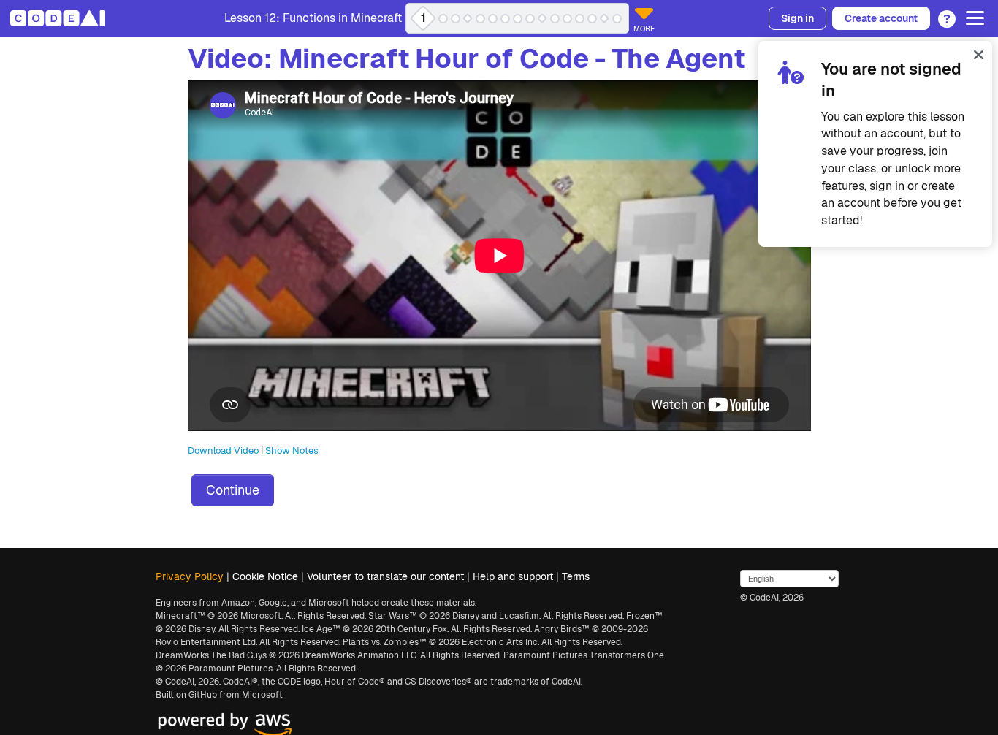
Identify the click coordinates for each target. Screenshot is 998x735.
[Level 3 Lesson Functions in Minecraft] (455, 19)
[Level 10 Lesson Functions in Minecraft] (542, 18)
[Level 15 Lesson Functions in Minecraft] (604, 18)
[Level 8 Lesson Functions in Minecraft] (517, 19)
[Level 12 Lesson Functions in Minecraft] (567, 19)
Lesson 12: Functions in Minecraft (313, 18)
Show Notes (292, 450)
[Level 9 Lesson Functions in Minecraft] (530, 19)
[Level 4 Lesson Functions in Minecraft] (468, 18)
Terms (576, 576)
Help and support (513, 576)
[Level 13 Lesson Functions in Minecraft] (580, 19)
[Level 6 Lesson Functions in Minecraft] (493, 19)
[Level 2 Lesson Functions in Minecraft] (443, 19)
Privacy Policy (190, 576)
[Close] (979, 54)
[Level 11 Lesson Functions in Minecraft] (555, 19)
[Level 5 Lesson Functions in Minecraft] (480, 19)
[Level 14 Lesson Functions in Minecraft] (592, 19)
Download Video (223, 450)
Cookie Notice (265, 576)
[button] (943, 14)
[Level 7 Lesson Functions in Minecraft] (505, 19)
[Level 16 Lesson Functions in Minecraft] (617, 19)
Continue (232, 489)
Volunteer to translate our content (385, 576)
